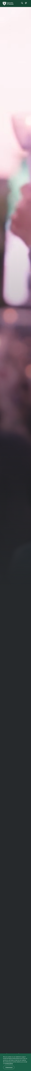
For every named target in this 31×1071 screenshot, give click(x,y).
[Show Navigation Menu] (26, 3)
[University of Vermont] (8, 5)
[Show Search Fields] (22, 3)
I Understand (8, 1067)
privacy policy (9, 1063)
